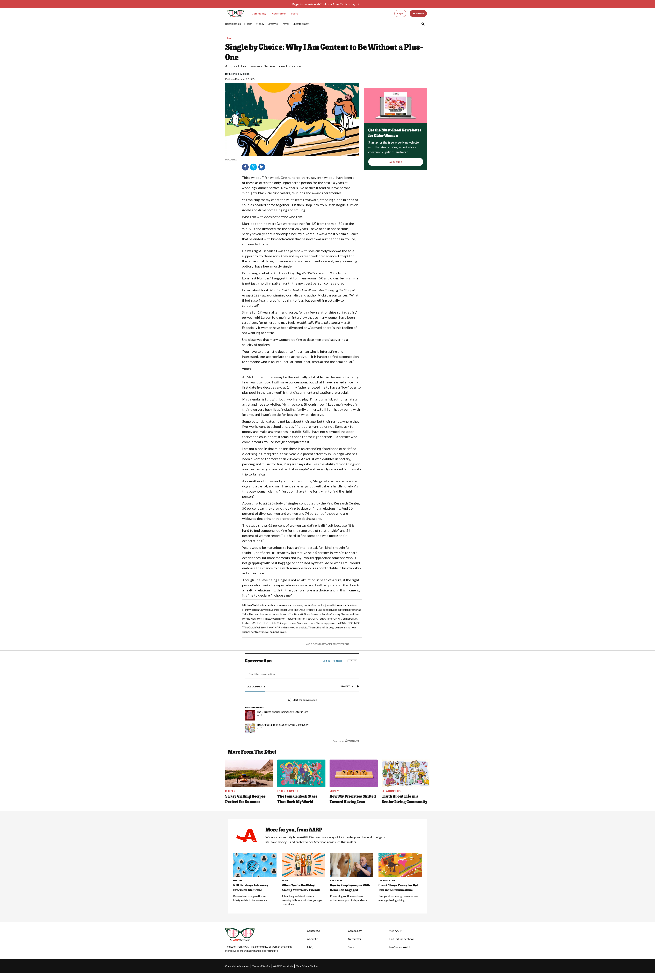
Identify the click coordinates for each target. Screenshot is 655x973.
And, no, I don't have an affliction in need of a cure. (263, 66)
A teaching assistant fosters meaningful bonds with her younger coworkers (302, 900)
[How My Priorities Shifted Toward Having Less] (354, 773)
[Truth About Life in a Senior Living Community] (406, 773)
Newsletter (279, 13)
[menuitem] (233, 25)
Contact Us (313, 930)
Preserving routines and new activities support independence (348, 898)
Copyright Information (237, 966)
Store (294, 13)
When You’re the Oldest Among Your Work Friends (301, 887)
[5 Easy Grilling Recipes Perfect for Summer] (249, 773)
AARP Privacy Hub (283, 966)
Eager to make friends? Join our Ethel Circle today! (324, 4)
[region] (302, 702)
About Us (312, 938)
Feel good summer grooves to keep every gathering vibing (399, 898)
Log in (326, 660)
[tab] (256, 687)
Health (230, 38)
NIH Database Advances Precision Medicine (250, 887)
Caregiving (336, 880)
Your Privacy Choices (307, 966)
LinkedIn (261, 167)
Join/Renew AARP (399, 947)
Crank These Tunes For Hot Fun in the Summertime (398, 887)
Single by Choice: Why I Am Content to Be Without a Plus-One (324, 52)
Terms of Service (261, 966)
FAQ (309, 947)
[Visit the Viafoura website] (352, 740)
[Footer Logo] (259, 934)
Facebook (245, 167)
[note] (292, 160)
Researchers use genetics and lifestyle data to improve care (250, 898)
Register (337, 660)
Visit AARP (395, 930)
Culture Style (387, 880)
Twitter (253, 167)
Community (259, 13)
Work (285, 880)
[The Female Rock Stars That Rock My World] (301, 773)
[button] (423, 24)
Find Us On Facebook (401, 938)
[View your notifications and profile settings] (358, 686)
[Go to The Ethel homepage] (233, 13)
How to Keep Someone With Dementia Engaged (350, 887)
